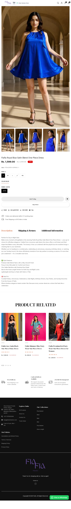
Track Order (22, 421)
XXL (23, 175)
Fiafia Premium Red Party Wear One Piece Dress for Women (58, 348)
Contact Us (22, 417)
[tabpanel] (35, 67)
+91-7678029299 (9, 416)
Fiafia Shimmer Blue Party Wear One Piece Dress (34, 347)
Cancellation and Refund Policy (10, 436)
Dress (2, 342)
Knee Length (40, 429)
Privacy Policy (5, 447)
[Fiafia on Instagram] (36, 484)
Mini (38, 422)
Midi (38, 418)
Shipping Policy (5, 443)
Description (6, 231)
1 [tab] (32, 125)
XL (17, 175)
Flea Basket (40, 411)
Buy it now (35, 204)
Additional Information (52, 231)
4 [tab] (10, 365)
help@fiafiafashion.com (10, 420)
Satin (4, 190)
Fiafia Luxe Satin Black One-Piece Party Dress (9, 347)
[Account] (62, 3)
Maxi (38, 414)
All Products (22, 410)
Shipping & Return (27, 231)
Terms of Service (6, 439)
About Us (21, 413)
